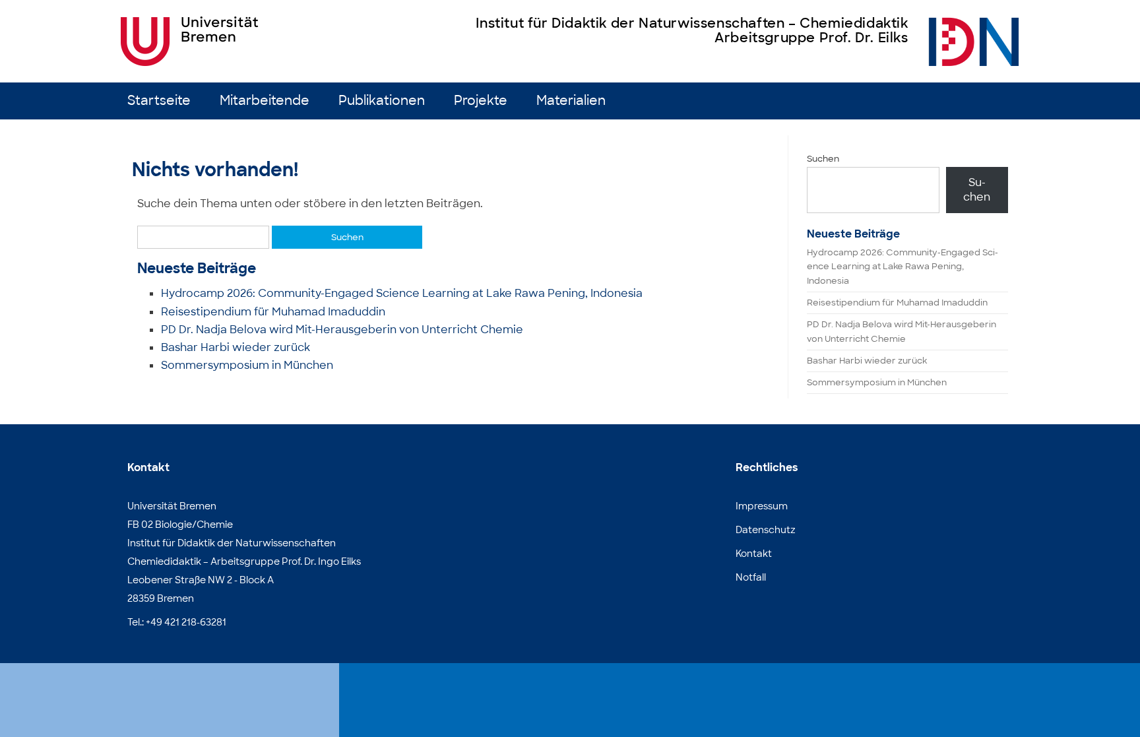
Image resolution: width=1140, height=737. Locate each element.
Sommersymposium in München (247, 365)
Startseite (159, 100)
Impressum (762, 506)
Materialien (571, 100)
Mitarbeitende (264, 100)
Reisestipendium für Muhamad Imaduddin (273, 312)
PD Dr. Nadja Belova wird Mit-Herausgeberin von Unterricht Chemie (342, 329)
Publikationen (381, 100)
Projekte (480, 100)
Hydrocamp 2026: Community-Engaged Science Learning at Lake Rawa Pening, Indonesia (402, 293)
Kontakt (754, 554)
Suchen (823, 158)
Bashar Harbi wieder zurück (235, 347)
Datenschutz (766, 530)
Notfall (751, 577)
